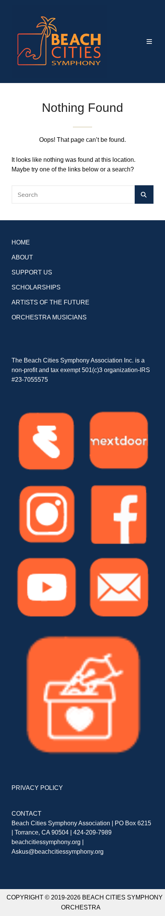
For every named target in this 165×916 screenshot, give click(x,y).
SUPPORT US (32, 272)
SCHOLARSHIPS (36, 287)
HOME (21, 242)
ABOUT (22, 257)
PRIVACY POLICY (37, 788)
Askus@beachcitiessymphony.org (58, 851)
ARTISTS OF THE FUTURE (50, 302)
